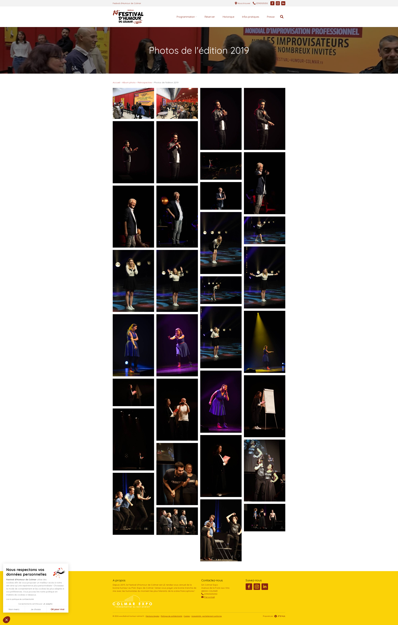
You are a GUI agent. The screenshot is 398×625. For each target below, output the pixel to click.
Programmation (186, 16)
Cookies (187, 616)
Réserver (210, 16)
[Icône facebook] (272, 3)
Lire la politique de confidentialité (20, 599)
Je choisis (36, 609)
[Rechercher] (281, 16)
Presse (271, 16)
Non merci (14, 609)
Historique (228, 16)
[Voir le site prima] (279, 616)
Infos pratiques (250, 16)
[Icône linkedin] (283, 3)
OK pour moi (57, 609)
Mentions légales (152, 616)
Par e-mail (209, 597)
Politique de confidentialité (171, 616)
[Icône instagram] (278, 3)
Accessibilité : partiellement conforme (206, 616)
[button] (6, 619)
